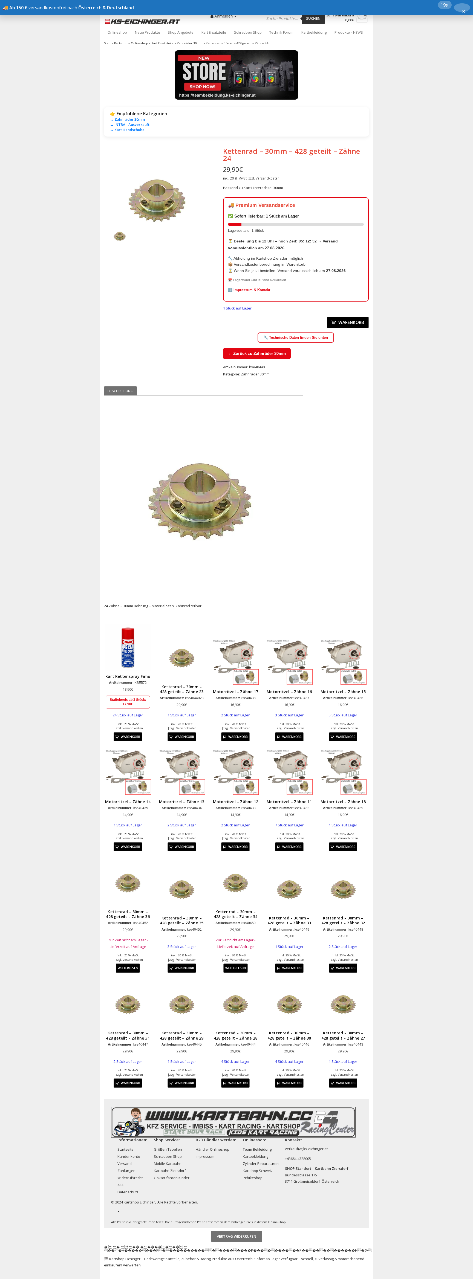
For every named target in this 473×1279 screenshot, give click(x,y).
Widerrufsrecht (130, 1177)
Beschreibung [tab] (120, 390)
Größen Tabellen (168, 1149)
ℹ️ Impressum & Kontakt (249, 290)
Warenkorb (351, 322)
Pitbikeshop (253, 1177)
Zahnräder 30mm (190, 43)
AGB (121, 1184)
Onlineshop (117, 32)
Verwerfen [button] (132, 1265)
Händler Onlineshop (212, 1149)
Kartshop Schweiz (258, 1170)
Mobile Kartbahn (167, 1163)
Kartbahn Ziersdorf (170, 1170)
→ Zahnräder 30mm (127, 119)
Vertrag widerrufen (236, 1236)
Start (107, 43)
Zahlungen (126, 1170)
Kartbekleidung (314, 32)
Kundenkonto (128, 1156)
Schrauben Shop (248, 32)
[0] (362, 21)
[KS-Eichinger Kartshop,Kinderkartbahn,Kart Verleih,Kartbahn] (143, 21)
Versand (124, 1163)
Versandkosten (267, 178)
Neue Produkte (147, 32)
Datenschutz (128, 1192)
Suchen (313, 18)
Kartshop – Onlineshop (131, 43)
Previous (95, 199)
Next (218, 199)
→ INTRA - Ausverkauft (129, 124)
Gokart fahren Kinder (171, 1177)
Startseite (125, 1149)
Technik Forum (281, 32)
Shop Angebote (181, 32)
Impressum (205, 1156)
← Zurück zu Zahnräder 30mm (257, 353)
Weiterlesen (128, 968)
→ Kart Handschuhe (127, 129)
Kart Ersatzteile (213, 32)
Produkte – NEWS (348, 32)
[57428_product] (157, 200)
